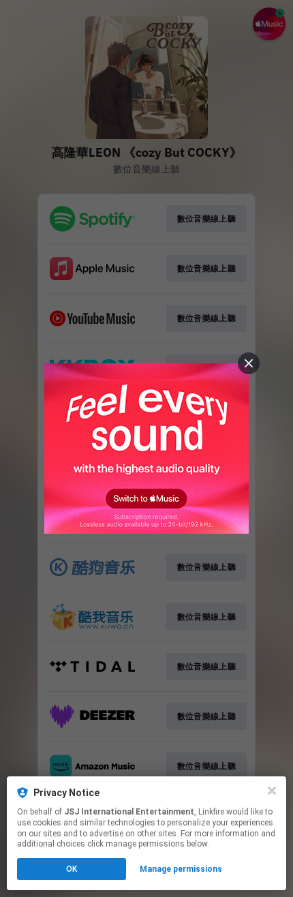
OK (71, 869)
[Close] (272, 791)
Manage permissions (181, 869)
